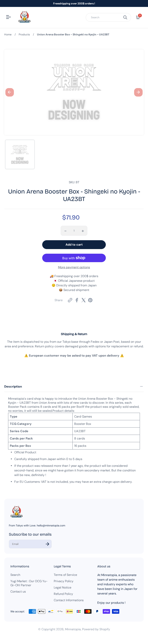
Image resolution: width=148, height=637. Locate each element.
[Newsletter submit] (47, 544)
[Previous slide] (9, 92)
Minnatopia (73, 629)
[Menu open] (9, 17)
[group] (19, 154)
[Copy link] (70, 300)
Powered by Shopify (96, 629)
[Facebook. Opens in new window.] (76, 300)
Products (24, 34)
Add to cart (74, 245)
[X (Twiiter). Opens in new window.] (83, 300)
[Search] (125, 17)
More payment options (74, 267)
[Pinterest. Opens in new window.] (90, 300)
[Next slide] (138, 92)
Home (8, 34)
